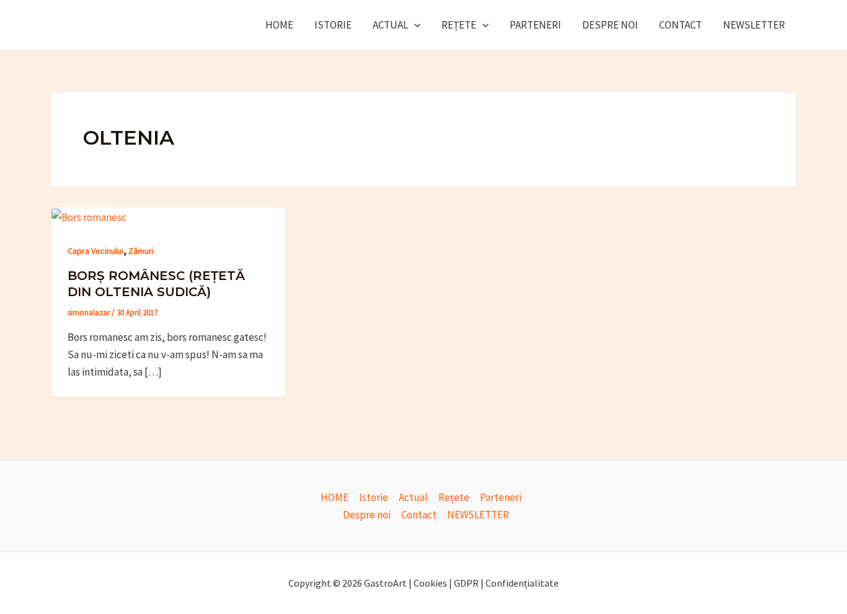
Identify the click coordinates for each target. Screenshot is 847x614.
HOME (279, 25)
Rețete (458, 25)
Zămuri (141, 250)
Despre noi (610, 25)
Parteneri (535, 25)
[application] (414, 25)
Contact (680, 25)
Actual (390, 25)
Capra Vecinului (95, 250)
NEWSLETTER (754, 25)
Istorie (333, 25)
